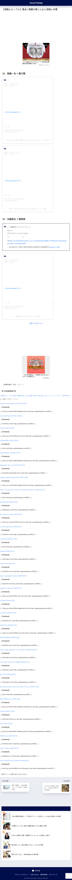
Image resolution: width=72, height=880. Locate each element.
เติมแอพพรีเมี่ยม (5, 637)
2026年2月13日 (12, 539)
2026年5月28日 (15, 637)
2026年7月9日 (16, 699)
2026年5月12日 (11, 613)
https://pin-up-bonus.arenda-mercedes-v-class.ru (15, 687)
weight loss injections (6, 588)
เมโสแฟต (3, 600)
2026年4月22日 (22, 576)
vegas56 (2, 563)
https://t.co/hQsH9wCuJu (17, 241)
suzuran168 (3, 539)
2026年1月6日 (23, 477)
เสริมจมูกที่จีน (4, 440)
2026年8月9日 (24, 760)
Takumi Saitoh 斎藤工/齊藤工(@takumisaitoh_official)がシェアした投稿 (28, 140)
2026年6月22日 (25, 662)
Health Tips (3, 625)
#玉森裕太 (46, 241)
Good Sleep (36, 2)
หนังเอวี (2, 711)
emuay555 (3, 613)
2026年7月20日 (10, 711)
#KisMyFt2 (54, 241)
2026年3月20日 (10, 563)
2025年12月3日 (9, 428)
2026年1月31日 (40, 490)
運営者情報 (43, 874)
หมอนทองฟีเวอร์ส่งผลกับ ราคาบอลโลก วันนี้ (13, 650)
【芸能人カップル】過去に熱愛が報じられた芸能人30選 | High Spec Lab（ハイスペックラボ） (30, 395)
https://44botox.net (5, 699)
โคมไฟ (2, 428)
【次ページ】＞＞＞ (36, 323)
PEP (1, 723)
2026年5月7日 (17, 588)
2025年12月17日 (15, 453)
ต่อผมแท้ (2, 551)
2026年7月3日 (34, 687)
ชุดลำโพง (3, 674)
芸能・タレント (18, 384)
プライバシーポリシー (22, 874)
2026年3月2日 (10, 551)
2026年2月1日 (13, 502)
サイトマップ (53, 874)
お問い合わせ (34, 874)
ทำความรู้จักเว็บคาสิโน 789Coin (10, 760)
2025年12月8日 (13, 440)
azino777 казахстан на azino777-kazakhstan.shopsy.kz (17, 490)
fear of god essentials (6, 514)
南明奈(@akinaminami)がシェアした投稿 (28, 316)
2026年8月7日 (14, 748)
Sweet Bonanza (5, 453)
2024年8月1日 (66, 395)
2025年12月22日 (20, 465)
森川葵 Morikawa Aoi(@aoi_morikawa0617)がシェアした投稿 (27, 208)
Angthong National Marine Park (9, 477)
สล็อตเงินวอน (4, 736)
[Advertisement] (36, 28)
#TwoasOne (62, 241)
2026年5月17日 (12, 625)
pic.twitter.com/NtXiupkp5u (16, 243)
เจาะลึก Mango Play (6, 526)
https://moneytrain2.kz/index (8, 576)
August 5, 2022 (54, 247)
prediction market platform (8, 403)
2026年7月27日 (8, 723)
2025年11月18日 (17, 416)
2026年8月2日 (13, 736)
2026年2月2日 (17, 514)
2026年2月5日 (17, 526)
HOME (37, 870)
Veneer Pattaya (4, 748)
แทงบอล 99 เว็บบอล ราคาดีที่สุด (10, 662)
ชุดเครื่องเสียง (4, 502)
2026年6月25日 (11, 674)
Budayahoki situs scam (7, 465)
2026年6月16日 (32, 650)
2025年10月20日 (21, 403)
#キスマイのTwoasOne (34, 241)
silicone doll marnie (6, 416)
